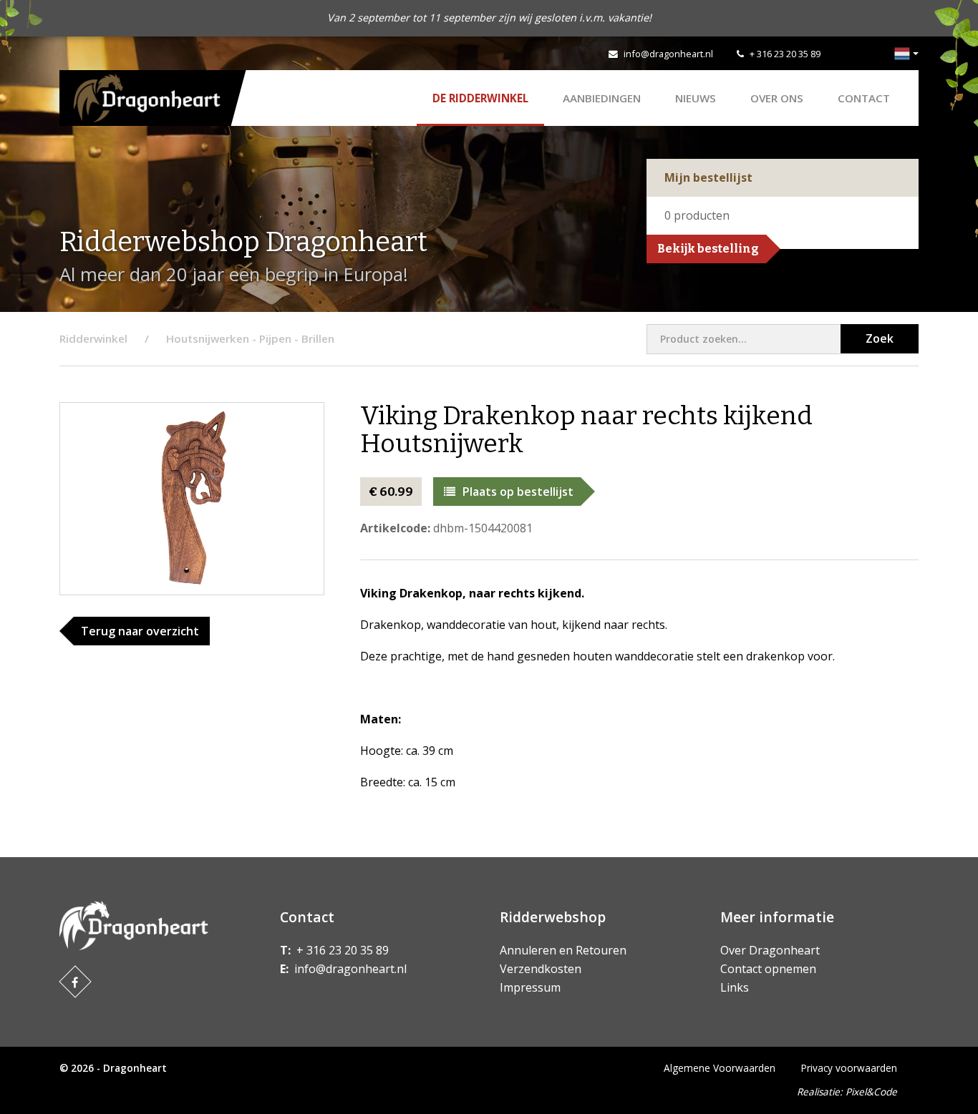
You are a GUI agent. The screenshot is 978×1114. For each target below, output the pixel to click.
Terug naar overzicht (140, 631)
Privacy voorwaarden (849, 1068)
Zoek (880, 338)
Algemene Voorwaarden (719, 1068)
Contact (864, 98)
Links (734, 987)
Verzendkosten (540, 969)
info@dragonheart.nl (668, 53)
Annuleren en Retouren (563, 950)
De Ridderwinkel (480, 98)
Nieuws (695, 98)
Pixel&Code (871, 1091)
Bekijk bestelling (708, 248)
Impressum (530, 987)
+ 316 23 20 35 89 (785, 53)
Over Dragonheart (770, 950)
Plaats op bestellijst (518, 491)
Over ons (776, 98)
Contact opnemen (768, 969)
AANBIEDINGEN (602, 98)
